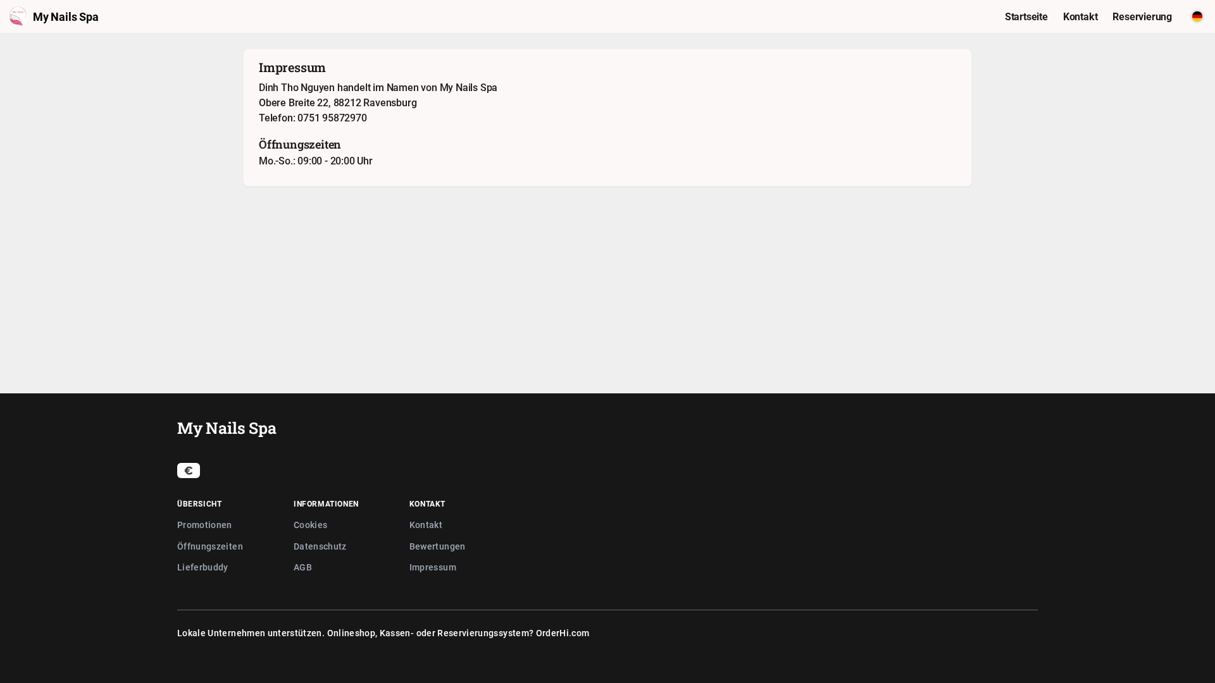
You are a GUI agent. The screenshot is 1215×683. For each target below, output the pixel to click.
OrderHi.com (563, 633)
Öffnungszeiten (210, 546)
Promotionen (204, 525)
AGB (303, 567)
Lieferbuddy (202, 567)
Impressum (432, 567)
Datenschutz (320, 546)
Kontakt (425, 525)
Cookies (310, 525)
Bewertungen (437, 546)
